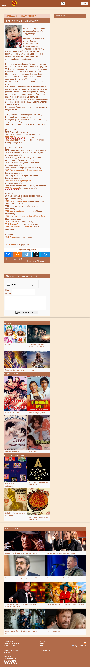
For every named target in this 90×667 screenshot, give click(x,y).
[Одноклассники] (17, 254)
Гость (84, 3)
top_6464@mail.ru (10, 658)
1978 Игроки (10, 221)
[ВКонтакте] (8, 254)
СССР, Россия (30, 16)
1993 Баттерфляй (12, 188)
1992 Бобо (9, 140)
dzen (41, 646)
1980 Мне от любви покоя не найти (20, 211)
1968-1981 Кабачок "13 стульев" (18, 226)
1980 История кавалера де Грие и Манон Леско (25, 216)
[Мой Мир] (45, 254)
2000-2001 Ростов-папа (15, 137)
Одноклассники (45, 650)
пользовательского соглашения (11, 651)
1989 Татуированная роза (16, 201)
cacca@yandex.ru (10, 660)
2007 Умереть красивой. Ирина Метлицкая (23, 170)
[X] (36, 254)
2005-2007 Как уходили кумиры (18, 180)
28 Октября (10, 244)
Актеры (9, 16)
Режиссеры (19, 16)
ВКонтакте (43, 648)
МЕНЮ (4, 5)
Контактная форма (10, 662)
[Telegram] (26, 254)
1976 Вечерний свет (13, 224)
